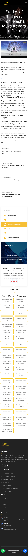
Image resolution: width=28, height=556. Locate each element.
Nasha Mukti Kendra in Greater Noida (7, 362)
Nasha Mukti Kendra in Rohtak (21, 405)
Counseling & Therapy (7, 192)
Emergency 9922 (9, 250)
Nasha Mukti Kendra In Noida (7, 337)
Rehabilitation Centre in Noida (21, 300)
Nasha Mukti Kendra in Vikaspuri (7, 374)
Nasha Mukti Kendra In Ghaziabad (21, 331)
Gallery (5, 501)
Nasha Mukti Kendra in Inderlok (21, 418)
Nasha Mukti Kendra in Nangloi (7, 405)
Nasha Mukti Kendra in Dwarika (21, 362)
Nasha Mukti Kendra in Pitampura (21, 399)
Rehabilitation (6, 482)
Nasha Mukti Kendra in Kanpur (21, 350)
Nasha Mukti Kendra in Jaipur (21, 343)
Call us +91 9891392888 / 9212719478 (14, 259)
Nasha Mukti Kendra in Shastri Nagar (7, 424)
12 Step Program (7, 491)
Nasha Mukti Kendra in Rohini (7, 368)
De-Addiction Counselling (9, 476)
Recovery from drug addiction (13, 237)
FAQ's (4, 507)
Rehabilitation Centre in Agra (6, 319)
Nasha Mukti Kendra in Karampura (21, 424)
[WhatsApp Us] (3, 551)
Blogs (4, 504)
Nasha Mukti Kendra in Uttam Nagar (21, 368)
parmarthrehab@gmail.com (12, 255)
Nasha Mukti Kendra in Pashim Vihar (21, 393)
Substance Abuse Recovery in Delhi (14, 224)
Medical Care (5, 148)
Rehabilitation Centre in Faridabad (21, 306)
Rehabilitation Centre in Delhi (6, 300)
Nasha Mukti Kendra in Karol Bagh (21, 387)
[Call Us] (25, 551)
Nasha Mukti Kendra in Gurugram (21, 381)
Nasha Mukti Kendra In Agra (7, 343)
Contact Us (5, 510)
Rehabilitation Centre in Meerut (21, 325)
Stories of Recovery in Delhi (13, 228)
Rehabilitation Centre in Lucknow (21, 312)
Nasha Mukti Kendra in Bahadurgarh (21, 412)
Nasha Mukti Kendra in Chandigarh (7, 356)
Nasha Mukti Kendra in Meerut (21, 356)
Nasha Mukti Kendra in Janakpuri (7, 387)
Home (9, 36)
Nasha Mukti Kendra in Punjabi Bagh (7, 412)
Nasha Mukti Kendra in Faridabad (21, 337)
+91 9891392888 (7, 525)
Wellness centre (7, 485)
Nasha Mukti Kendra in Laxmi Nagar (7, 381)
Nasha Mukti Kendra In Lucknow (7, 350)
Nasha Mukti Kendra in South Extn (21, 374)
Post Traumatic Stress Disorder (10, 488)
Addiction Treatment (7, 163)
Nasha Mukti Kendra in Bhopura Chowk (7, 430)
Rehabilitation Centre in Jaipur (6, 312)
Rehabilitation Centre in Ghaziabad (6, 306)
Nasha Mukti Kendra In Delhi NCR (7, 331)
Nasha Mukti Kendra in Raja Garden (7, 418)
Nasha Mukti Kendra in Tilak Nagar (7, 393)
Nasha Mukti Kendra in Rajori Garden (7, 399)
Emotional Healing (6, 177)
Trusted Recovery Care (12, 215)
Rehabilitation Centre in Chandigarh (6, 325)
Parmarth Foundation (13, 550)
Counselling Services (8, 473)
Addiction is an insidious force (13, 233)
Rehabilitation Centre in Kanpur (21, 319)
